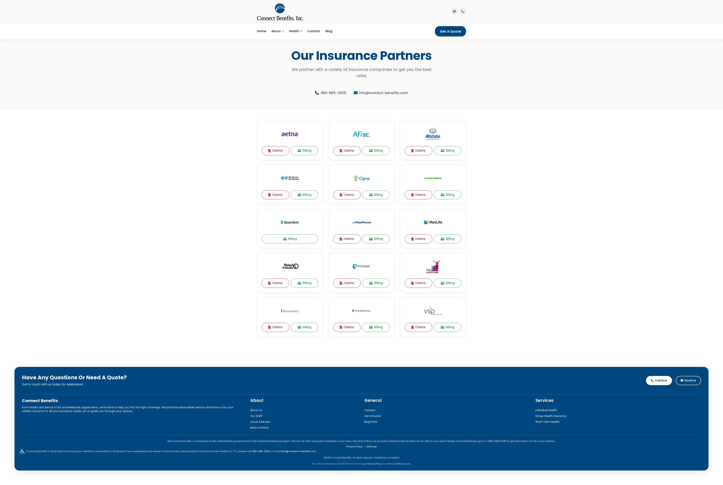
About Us (256, 410)
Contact (313, 31)
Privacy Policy (354, 446)
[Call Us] (462, 11)
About (276, 31)
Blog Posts (371, 422)
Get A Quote (450, 31)
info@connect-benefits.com (383, 92)
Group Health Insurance (551, 416)
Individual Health (546, 410)
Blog (329, 31)
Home (261, 31)
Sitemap (372, 446)
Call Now (661, 380)
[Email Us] (454, 11)
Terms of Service (395, 463)
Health (294, 31)
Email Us (690, 380)
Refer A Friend (259, 428)
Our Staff (256, 416)
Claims (277, 151)
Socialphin (393, 457)
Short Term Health (547, 422)
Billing (307, 151)
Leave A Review (260, 422)
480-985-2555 (333, 92)
